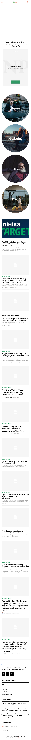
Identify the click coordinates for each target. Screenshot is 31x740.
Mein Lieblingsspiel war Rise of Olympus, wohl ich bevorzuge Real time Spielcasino (15, 566)
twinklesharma (7, 653)
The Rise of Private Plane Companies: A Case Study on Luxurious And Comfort (14, 392)
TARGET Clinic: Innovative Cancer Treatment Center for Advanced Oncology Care (14, 244)
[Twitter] (12, 674)
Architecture (6, 276)
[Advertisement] (15, 20)
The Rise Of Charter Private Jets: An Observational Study (14, 462)
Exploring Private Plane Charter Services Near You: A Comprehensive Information (15, 496)
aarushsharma (7, 613)
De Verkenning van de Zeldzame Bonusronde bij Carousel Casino (13, 532)
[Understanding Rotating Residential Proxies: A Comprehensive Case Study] (15, 412)
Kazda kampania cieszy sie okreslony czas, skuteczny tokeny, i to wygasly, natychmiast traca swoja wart (14, 280)
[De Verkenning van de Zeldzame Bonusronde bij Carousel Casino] (15, 517)
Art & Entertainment (8, 240)
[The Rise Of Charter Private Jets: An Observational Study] (15, 447)
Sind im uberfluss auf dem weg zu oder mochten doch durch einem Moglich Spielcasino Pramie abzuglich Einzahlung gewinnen (14, 646)
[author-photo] (3, 397)
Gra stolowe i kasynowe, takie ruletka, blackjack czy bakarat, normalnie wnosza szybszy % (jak (15, 355)
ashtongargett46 (8, 397)
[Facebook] (3, 674)
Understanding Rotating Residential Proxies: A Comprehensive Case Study (13, 428)
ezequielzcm (7, 433)
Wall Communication (20, 737)
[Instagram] (7, 674)
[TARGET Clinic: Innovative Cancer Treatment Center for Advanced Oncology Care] (15, 228)
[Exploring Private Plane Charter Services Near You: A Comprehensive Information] (15, 481)
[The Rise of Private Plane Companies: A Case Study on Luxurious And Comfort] (15, 375)
